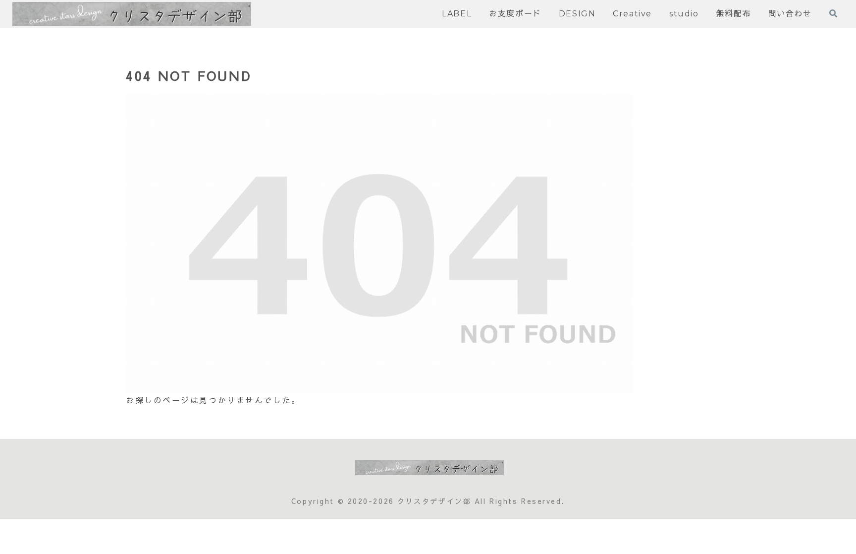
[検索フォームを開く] (833, 13)
